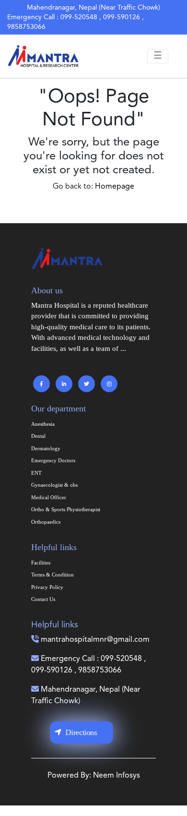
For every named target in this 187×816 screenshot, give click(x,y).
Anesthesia (43, 424)
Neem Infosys (116, 776)
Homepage (114, 187)
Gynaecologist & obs (54, 485)
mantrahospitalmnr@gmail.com (95, 640)
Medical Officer (48, 497)
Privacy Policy (47, 587)
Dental (38, 436)
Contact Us (43, 599)
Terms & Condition (52, 574)
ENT (36, 473)
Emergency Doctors (53, 460)
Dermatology (45, 448)
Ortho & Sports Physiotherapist (65, 509)
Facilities (40, 562)
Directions (81, 732)
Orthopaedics (45, 522)
